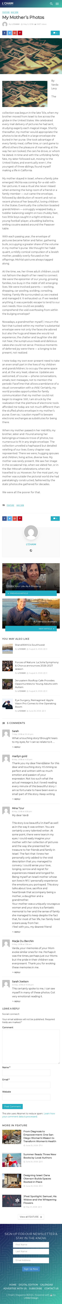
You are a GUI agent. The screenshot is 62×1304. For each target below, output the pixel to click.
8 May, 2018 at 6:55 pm (22, 811)
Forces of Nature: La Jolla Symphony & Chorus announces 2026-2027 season (37, 665)
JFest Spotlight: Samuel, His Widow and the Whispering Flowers (39, 1199)
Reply (17, 747)
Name (6, 1067)
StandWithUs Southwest (30, 644)
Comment (7, 1027)
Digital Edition (28, 1284)
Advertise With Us (15, 1288)
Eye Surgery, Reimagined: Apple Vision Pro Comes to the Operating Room (35, 703)
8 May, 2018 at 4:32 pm (22, 759)
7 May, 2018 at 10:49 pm (22, 734)
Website (6, 1091)
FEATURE (6, 12)
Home (12, 1284)
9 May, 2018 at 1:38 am (22, 944)
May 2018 (14, 12)
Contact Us (51, 1288)
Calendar (46, 1284)
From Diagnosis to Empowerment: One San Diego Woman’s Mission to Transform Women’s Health (39, 1136)
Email (5, 1079)
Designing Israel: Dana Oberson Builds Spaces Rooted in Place (37, 1178)
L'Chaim (15, 24)
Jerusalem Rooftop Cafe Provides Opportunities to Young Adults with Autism (36, 684)
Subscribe (35, 1288)
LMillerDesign (31, 1298)
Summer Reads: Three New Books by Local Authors (39, 1156)
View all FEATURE (29, 1216)
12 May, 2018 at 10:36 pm (23, 985)
